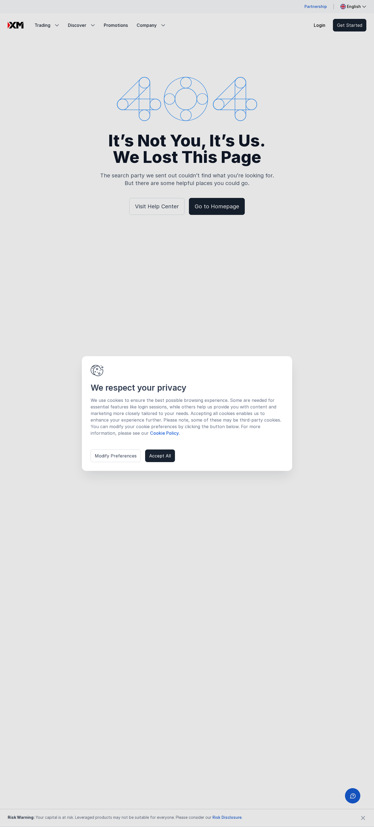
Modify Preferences (116, 456)
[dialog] (187, 413)
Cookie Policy (164, 433)
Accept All (160, 456)
